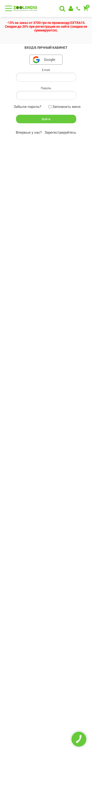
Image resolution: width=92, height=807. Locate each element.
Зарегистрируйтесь (60, 132)
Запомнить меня (66, 107)
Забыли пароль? (27, 107)
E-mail (46, 70)
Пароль (46, 88)
